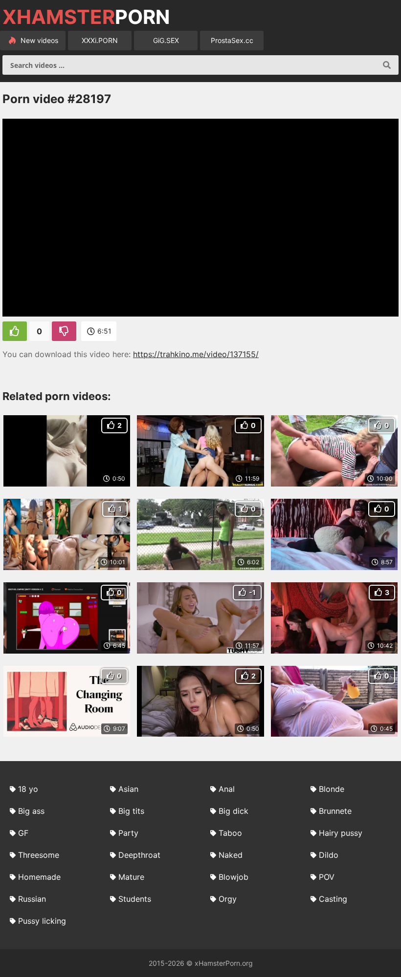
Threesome (38, 855)
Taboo (230, 833)
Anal (227, 789)
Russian (32, 899)
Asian (128, 789)
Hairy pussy (340, 833)
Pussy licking (42, 921)
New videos (38, 40)
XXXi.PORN (100, 40)
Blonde (331, 789)
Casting (333, 899)
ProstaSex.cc (232, 40)
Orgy (228, 899)
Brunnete (335, 811)
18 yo (28, 789)
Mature (131, 877)
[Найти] (387, 65)
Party (128, 833)
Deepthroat (139, 855)
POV (326, 877)
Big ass (31, 811)
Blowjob (233, 877)
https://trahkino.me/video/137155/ (196, 354)
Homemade (39, 877)
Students (134, 899)
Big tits (131, 811)
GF (23, 833)
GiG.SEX (166, 40)
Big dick (233, 811)
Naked (231, 855)
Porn (86, 17)
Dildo (328, 855)
